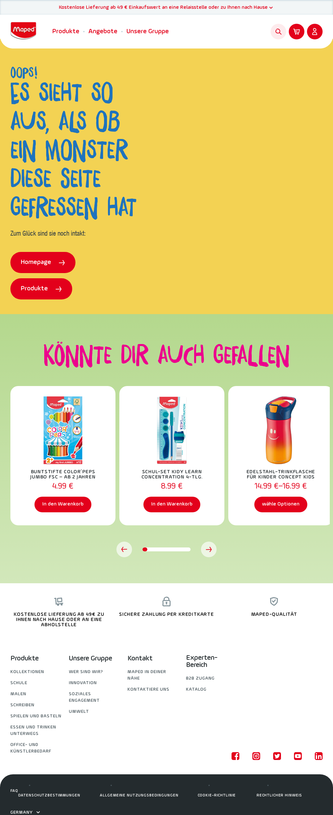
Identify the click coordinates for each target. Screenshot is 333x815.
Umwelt (79, 711)
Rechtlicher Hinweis (279, 795)
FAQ (14, 791)
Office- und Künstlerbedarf (30, 748)
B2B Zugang (200, 678)
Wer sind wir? (86, 672)
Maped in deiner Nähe (146, 675)
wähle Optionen (281, 504)
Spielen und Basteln (35, 716)
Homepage (37, 262)
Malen (18, 694)
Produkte (65, 31)
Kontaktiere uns (148, 689)
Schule (18, 683)
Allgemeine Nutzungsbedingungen (139, 795)
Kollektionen (27, 672)
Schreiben (22, 705)
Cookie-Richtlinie (217, 795)
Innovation (83, 683)
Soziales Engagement (84, 697)
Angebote (102, 31)
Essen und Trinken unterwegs (33, 730)
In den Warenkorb (63, 504)
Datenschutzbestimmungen (49, 795)
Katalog (196, 689)
